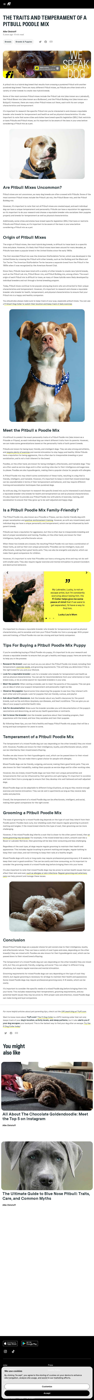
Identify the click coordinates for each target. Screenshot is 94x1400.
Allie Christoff (9, 1125)
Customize (47, 1386)
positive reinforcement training (39, 520)
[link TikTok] (13, 1351)
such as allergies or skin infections (42, 873)
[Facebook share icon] (45, 41)
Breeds (8, 42)
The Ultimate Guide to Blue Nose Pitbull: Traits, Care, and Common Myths (46, 1196)
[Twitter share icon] (40, 41)
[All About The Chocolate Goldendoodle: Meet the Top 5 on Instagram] (47, 1086)
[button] (7, 597)
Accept (47, 1393)
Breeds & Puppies (24, 42)
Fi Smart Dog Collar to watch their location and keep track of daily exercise (38, 304)
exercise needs (23, 667)
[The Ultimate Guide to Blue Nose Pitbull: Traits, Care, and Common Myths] (47, 1165)
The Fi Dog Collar (45, 1017)
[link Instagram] (5, 1351)
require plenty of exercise (18, 452)
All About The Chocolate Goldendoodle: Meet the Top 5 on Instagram (45, 1116)
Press (50, 1365)
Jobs (5, 1365)
